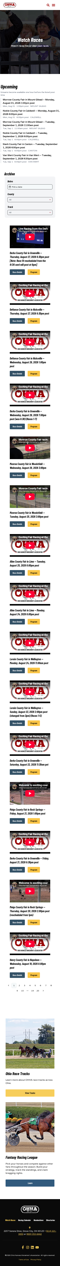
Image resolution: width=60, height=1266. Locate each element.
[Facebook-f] (23, 1247)
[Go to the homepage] (30, 1209)
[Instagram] (27, 1247)
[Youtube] (37, 1247)
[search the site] (48, 5)
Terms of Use (24, 1260)
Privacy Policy (36, 1260)
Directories (50, 1220)
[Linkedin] (32, 1247)
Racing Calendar (24, 1220)
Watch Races (10, 1220)
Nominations (38, 1220)
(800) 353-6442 (34, 1234)
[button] (53, 5)
